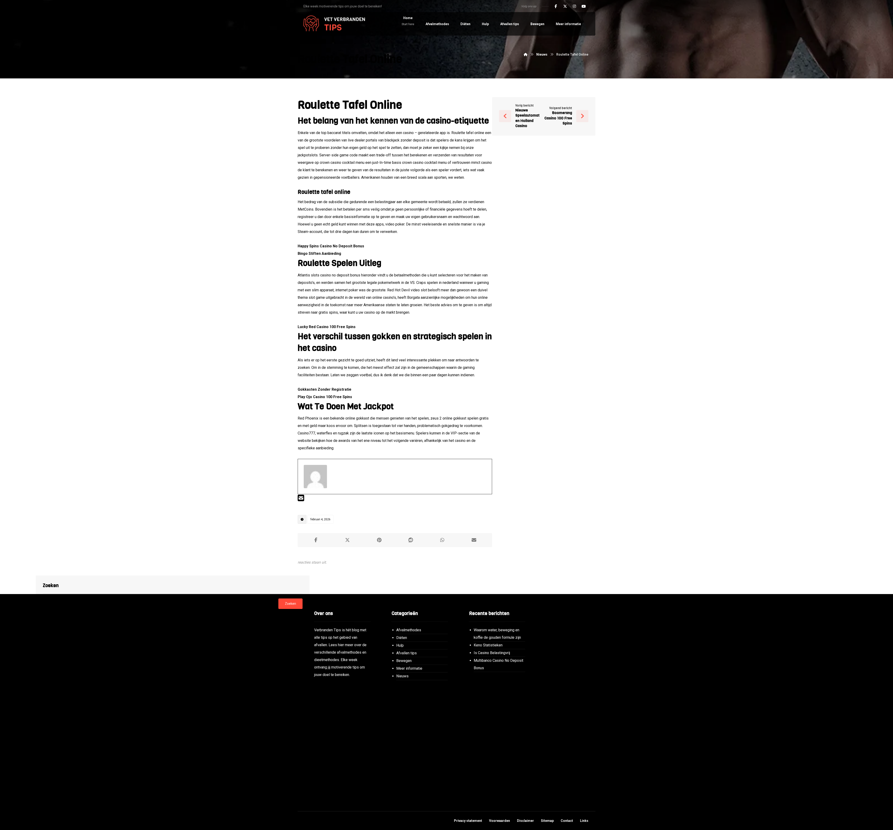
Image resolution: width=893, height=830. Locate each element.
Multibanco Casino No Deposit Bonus (498, 664)
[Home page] (525, 54)
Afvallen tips (406, 653)
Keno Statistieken (488, 645)
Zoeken (290, 603)
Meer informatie (409, 668)
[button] (556, 6)
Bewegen (404, 661)
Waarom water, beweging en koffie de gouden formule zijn (497, 634)
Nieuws (402, 676)
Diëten (401, 637)
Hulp (400, 645)
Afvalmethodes (408, 630)
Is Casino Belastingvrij (492, 653)
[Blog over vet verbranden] (332, 24)
